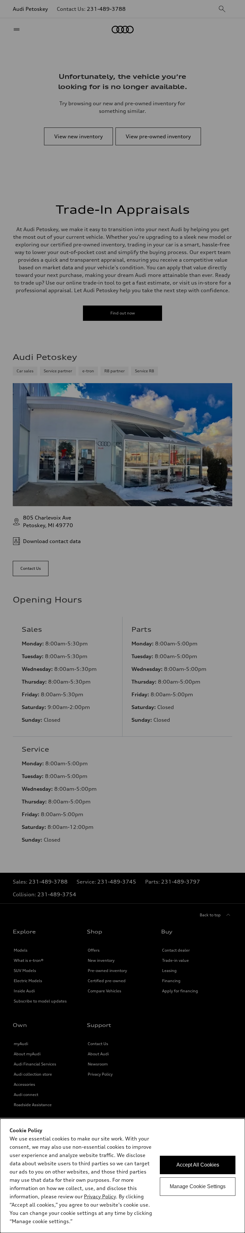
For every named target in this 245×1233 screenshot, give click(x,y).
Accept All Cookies (197, 1165)
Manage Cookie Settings (198, 1186)
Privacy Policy (100, 1196)
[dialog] (122, 1176)
